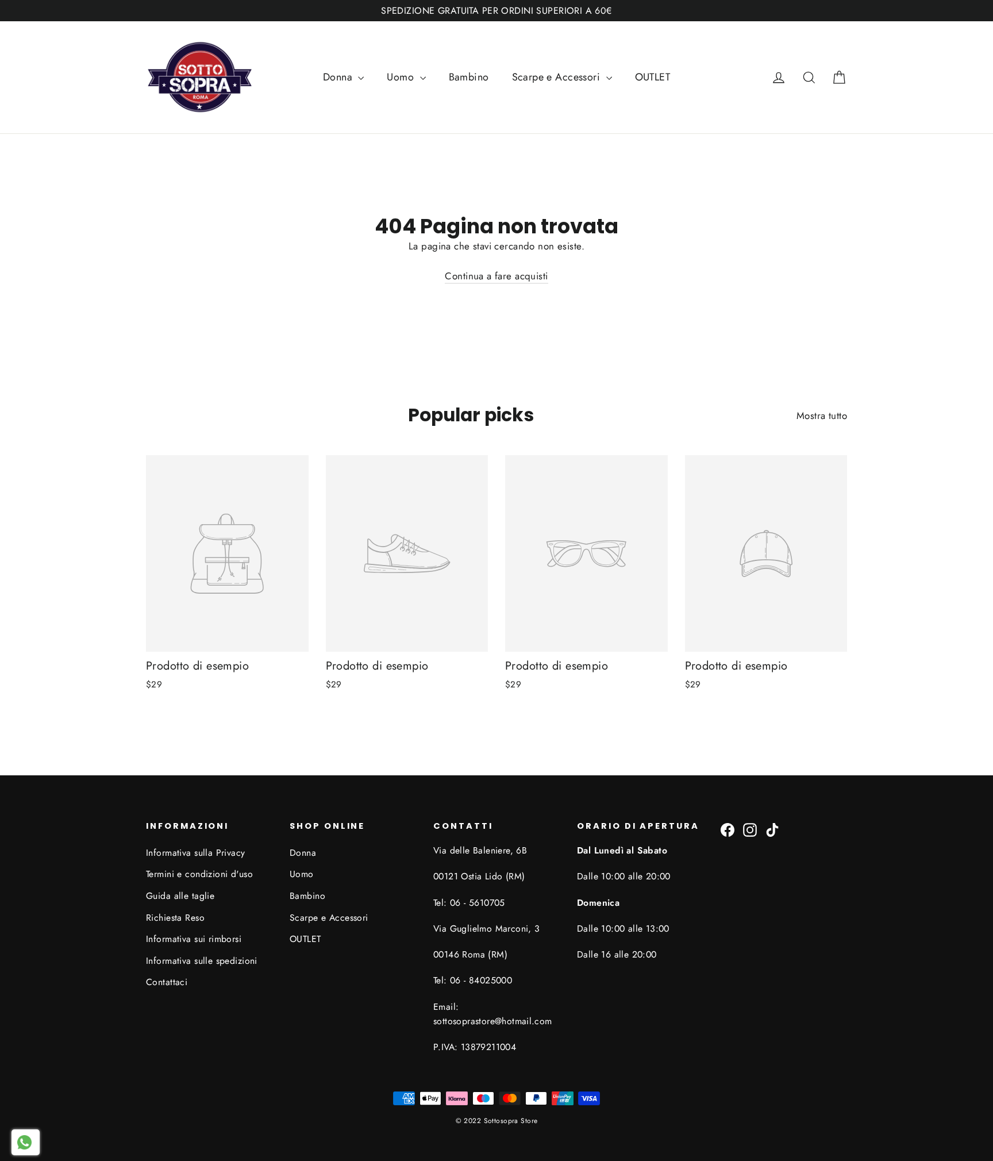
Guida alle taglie (180, 895)
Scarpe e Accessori (557, 77)
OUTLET (653, 77)
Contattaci (166, 982)
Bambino (469, 77)
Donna (339, 77)
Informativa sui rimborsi (193, 938)
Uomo (402, 77)
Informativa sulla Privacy (195, 852)
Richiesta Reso (175, 917)
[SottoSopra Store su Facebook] (727, 829)
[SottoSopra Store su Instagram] (750, 829)
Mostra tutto (821, 415)
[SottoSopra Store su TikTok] (772, 829)
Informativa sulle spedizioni (201, 960)
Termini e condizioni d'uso (199, 874)
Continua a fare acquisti (496, 276)
